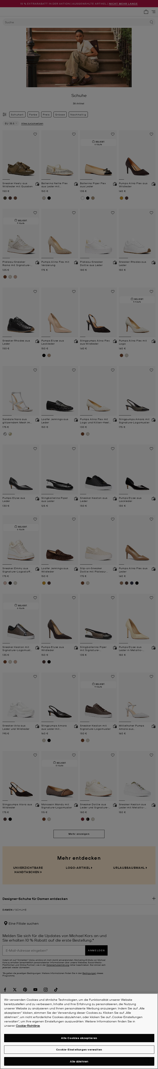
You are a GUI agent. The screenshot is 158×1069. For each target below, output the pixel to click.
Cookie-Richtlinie (28, 1025)
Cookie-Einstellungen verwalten (79, 1049)
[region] (79, 1031)
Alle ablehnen (79, 1061)
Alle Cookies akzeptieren (79, 1038)
